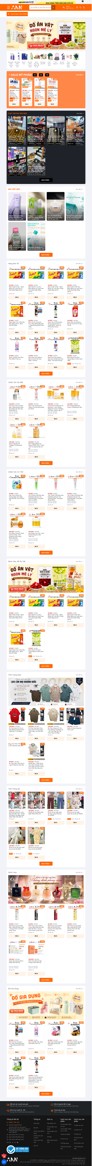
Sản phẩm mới (50, 1112)
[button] (38, 45)
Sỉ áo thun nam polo (77, 1128)
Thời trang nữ (14, 781)
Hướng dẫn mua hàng (51, 1117)
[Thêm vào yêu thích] (11, 79)
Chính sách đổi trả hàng (38, 1121)
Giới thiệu (36, 1112)
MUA (14, 103)
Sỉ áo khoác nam (78, 1132)
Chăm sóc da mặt (15, 378)
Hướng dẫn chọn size (51, 1121)
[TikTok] (15, 1131)
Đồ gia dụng (13, 979)
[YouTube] (17, 1131)
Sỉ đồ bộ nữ (76, 1123)
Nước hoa (12, 864)
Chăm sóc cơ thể (15, 467)
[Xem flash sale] (3, 1155)
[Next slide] (82, 34)
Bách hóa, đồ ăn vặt (16, 556)
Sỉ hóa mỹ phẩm (64, 1123)
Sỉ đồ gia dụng (64, 1132)
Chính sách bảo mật (37, 1130)
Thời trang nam (14, 668)
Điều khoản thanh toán (51, 1130)
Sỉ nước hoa (63, 1128)
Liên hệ (35, 1135)
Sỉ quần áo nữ (77, 1119)
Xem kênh (78, 112)
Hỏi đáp (48, 1126)
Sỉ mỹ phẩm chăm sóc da (65, 1114)
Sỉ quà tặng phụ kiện (77, 1137)
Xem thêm (45, 178)
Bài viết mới (14, 187)
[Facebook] (12, 1131)
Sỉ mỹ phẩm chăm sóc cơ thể (65, 1119)
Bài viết (35, 1117)
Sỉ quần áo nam (77, 1114)
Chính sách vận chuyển (37, 1126)
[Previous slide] (8, 34)
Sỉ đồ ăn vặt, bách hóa (65, 1137)
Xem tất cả (78, 74)
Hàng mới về (13, 261)
